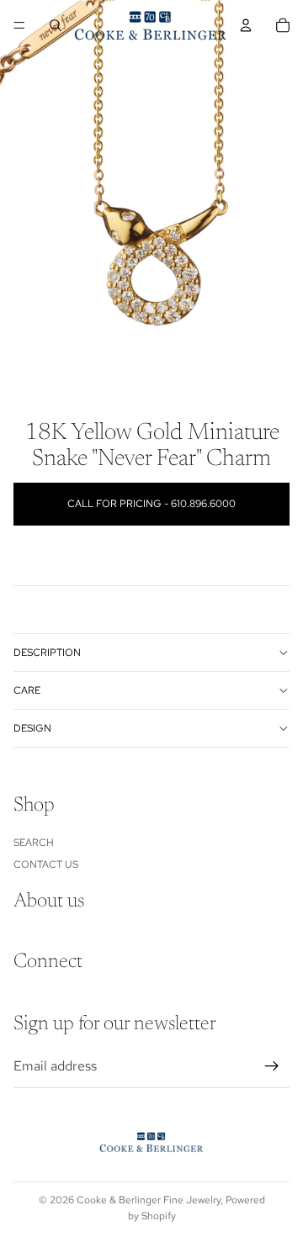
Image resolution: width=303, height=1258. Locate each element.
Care (26, 690)
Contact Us (45, 864)
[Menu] (19, 25)
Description (47, 652)
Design (32, 728)
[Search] (55, 25)
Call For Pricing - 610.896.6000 (151, 503)
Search (33, 841)
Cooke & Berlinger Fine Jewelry (149, 1200)
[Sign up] (272, 1066)
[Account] (245, 25)
